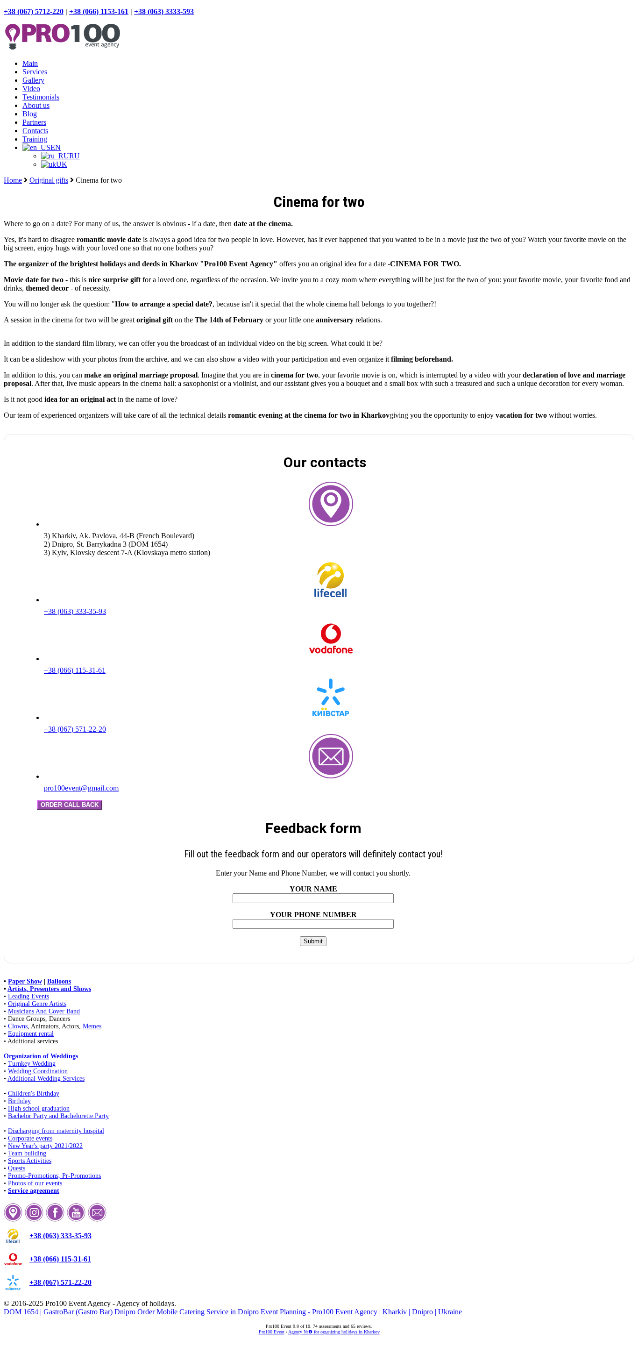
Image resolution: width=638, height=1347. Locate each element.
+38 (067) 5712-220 (34, 11)
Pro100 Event (271, 1331)
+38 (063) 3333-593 (164, 11)
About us (36, 105)
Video (31, 89)
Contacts (35, 131)
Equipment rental (31, 1033)
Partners (34, 122)
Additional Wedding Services (46, 1078)
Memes (92, 1026)
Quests (16, 1168)
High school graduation (39, 1108)
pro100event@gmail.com (81, 788)
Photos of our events (35, 1183)
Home (13, 180)
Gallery (33, 80)
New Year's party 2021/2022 (45, 1145)
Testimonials (40, 97)
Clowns (18, 1026)
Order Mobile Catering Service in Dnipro (198, 1312)
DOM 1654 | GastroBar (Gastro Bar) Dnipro (69, 1312)
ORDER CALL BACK (70, 804)
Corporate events (30, 1138)
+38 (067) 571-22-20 (75, 729)
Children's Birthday (33, 1093)
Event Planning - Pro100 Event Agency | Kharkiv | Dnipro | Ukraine (361, 1312)
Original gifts (48, 180)
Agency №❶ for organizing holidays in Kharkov (334, 1331)
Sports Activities (29, 1160)
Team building (27, 1153)
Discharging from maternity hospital (56, 1130)
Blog (29, 114)
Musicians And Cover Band (44, 1011)
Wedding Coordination (38, 1071)
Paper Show (25, 981)
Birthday (19, 1101)
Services (34, 72)
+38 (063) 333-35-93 (75, 611)
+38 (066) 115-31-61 (75, 670)
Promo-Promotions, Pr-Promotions (54, 1175)
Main (30, 63)
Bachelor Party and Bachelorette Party (58, 1115)
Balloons (59, 981)
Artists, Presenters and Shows (49, 988)
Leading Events (28, 996)
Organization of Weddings (41, 1056)
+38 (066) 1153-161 (98, 11)
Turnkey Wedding (32, 1063)
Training (34, 139)
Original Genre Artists (37, 1003)
